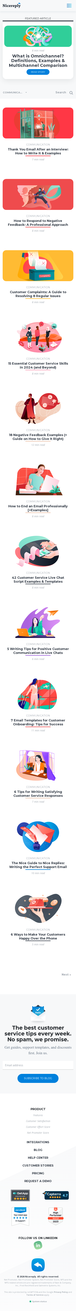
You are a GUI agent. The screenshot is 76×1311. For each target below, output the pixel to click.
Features (38, 1115)
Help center (38, 1157)
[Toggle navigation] (71, 5)
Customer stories (38, 1165)
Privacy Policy (61, 1292)
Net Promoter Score (38, 1132)
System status (39, 1301)
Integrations (38, 1142)
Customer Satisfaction (38, 1121)
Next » (66, 974)
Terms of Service (34, 1294)
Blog (38, 1150)
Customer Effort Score (38, 1127)
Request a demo (38, 1181)
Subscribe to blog (38, 1078)
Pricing (38, 1173)
